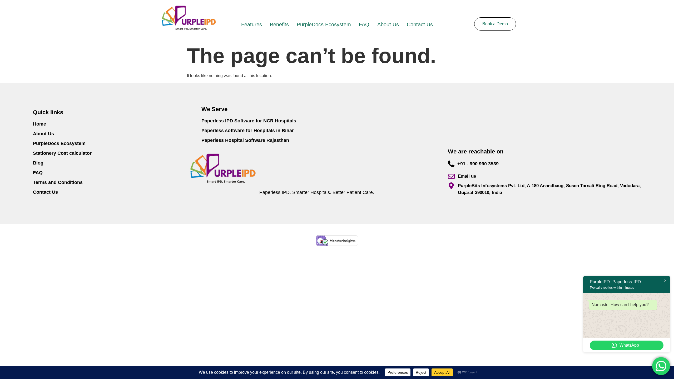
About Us (388, 24)
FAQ (364, 24)
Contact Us (420, 24)
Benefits (279, 24)
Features (251, 24)
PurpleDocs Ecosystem (324, 24)
